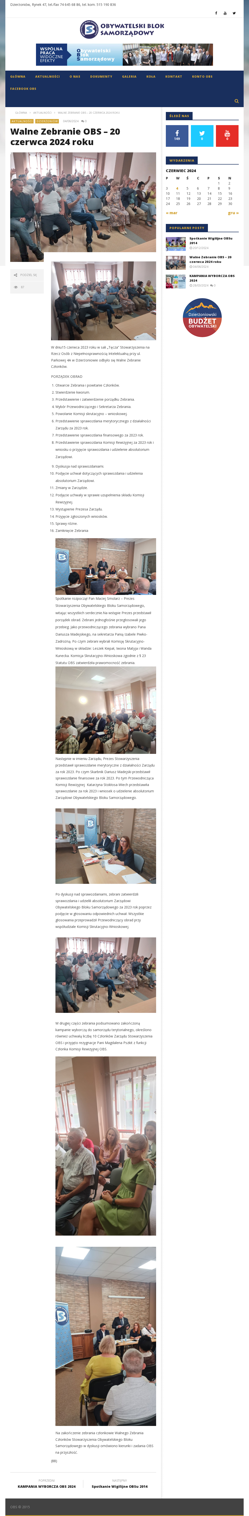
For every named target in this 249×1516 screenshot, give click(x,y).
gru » (233, 212)
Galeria (129, 76)
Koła (151, 76)
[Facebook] (216, 13)
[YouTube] (225, 13)
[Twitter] (234, 13)
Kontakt (173, 76)
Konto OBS (202, 76)
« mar (172, 212)
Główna (18, 76)
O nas (75, 76)
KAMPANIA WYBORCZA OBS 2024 (46, 1484)
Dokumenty (101, 76)
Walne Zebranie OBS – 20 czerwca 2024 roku (210, 259)
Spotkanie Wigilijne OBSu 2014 (119, 1484)
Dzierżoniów (47, 121)
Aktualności (47, 76)
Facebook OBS (23, 89)
